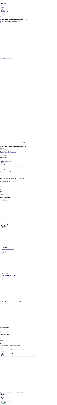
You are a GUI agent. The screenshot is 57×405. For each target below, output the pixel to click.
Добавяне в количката (5, 277)
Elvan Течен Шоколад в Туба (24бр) (9, 275)
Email (1, 347)
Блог (3, 10)
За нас (3, 397)
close (5, 402)
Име (1, 189)
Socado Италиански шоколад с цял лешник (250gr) (12, 301)
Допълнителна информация (6, 161)
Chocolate (4, 21)
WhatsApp (3, 403)
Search (12, 353)
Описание (3, 160)
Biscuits (5, 151)
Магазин (3, 8)
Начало (3, 7)
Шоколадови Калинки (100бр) (8, 249)
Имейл (1, 191)
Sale (10, 151)
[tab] (29, 160)
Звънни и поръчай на (4, 13)
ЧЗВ (2, 9)
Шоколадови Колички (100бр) (8, 222)
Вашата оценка (2, 181)
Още (3, 224)
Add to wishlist (4, 226)
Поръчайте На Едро (5, 11)
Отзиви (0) (3, 162)
